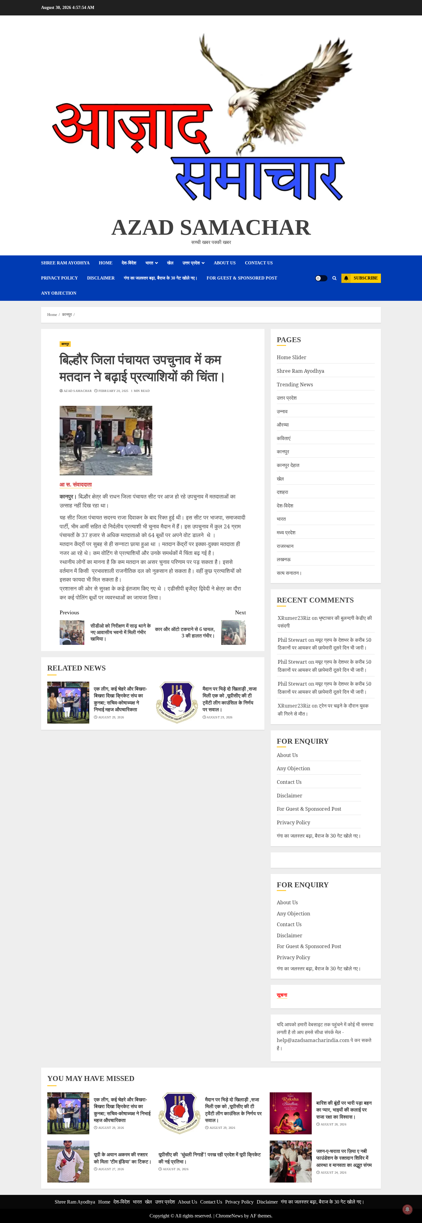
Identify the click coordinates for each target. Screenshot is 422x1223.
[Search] (334, 278)
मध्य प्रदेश (286, 532)
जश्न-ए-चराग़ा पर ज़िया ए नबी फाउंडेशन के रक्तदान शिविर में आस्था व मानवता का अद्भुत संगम (344, 1158)
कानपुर (65, 344)
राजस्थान (285, 546)
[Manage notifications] (407, 1209)
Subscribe (366, 278)
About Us (225, 263)
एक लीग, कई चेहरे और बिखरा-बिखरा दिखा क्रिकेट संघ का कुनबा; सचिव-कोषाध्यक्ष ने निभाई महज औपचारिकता (120, 699)
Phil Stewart (292, 640)
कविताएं (283, 438)
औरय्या (283, 424)
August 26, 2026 (176, 1169)
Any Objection (58, 293)
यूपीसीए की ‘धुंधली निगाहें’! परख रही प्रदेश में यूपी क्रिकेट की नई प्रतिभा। (209, 1158)
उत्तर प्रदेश (191, 263)
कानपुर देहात (288, 465)
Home (105, 263)
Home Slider (291, 357)
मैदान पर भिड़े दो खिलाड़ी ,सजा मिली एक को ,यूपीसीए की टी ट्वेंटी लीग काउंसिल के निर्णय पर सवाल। (230, 699)
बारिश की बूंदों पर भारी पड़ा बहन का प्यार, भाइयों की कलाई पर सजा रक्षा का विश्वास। (344, 1109)
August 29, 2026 (111, 717)
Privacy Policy (59, 278)
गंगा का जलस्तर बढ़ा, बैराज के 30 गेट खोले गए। (160, 278)
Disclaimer (101, 278)
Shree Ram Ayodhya (65, 263)
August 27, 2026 (111, 1169)
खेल (170, 263)
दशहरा (282, 492)
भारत (149, 263)
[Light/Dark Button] (321, 278)
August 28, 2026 (334, 1124)
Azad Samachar (211, 227)
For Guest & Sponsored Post (242, 278)
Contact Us (259, 263)
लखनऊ (284, 559)
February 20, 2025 (114, 391)
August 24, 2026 (334, 1172)
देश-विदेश (129, 263)
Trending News (295, 384)
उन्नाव (282, 411)
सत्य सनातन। (289, 572)
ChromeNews (229, 1215)
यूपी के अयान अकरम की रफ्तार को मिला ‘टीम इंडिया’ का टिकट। (123, 1158)
